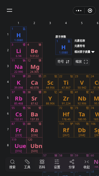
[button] (9, 10)
